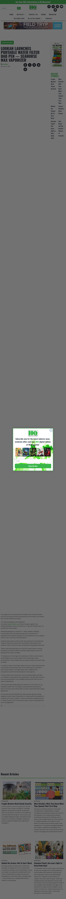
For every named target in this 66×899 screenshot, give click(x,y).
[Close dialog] (51, 430)
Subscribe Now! (33, 466)
